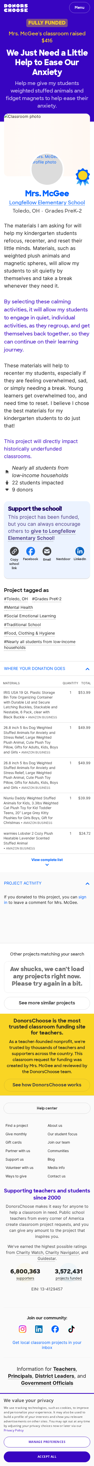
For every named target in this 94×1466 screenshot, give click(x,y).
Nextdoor (63, 559)
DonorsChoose (16, 8)
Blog (51, 1159)
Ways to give (16, 1176)
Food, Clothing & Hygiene (31, 633)
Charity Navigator (62, 1252)
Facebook (30, 559)
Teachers (64, 1369)
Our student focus (62, 1134)
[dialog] (47, 1429)
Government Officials (47, 1383)
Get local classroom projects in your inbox (47, 1345)
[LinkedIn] (39, 1329)
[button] (14, 558)
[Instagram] (23, 1329)
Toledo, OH (17, 598)
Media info (56, 1167)
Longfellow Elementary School (47, 203)
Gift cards (14, 1142)
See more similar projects (47, 1003)
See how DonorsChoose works (47, 1085)
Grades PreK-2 (48, 598)
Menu (79, 7)
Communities (58, 1151)
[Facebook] (55, 1329)
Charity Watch (29, 1252)
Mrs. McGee (47, 193)
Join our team (59, 1142)
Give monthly (16, 1134)
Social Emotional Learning (31, 615)
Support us (15, 1159)
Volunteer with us (19, 1167)
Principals (20, 1376)
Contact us (56, 1176)
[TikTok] (71, 1329)
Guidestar (47, 1258)
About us (55, 1125)
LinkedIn (80, 559)
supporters (25, 1273)
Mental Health (20, 607)
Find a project (17, 1125)
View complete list (47, 859)
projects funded (69, 1273)
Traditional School (24, 624)
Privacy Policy (14, 1430)
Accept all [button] (47, 1456)
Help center (47, 1108)
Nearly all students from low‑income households (39, 644)
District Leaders (54, 1376)
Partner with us (18, 1151)
